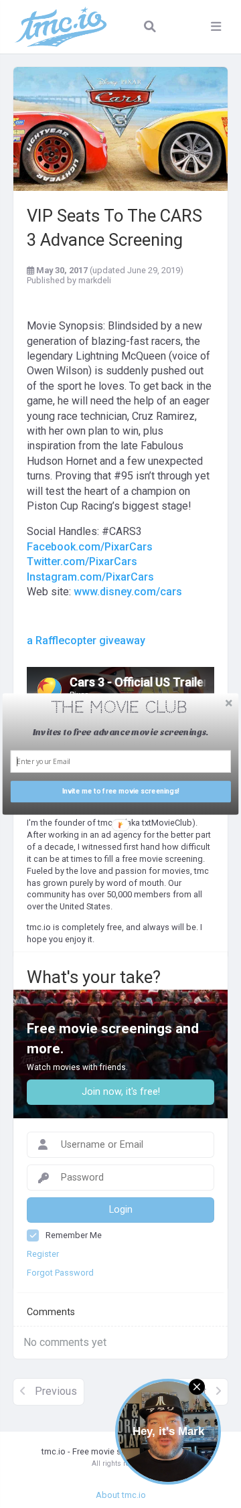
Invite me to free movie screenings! (120, 791)
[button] (119, 707)
